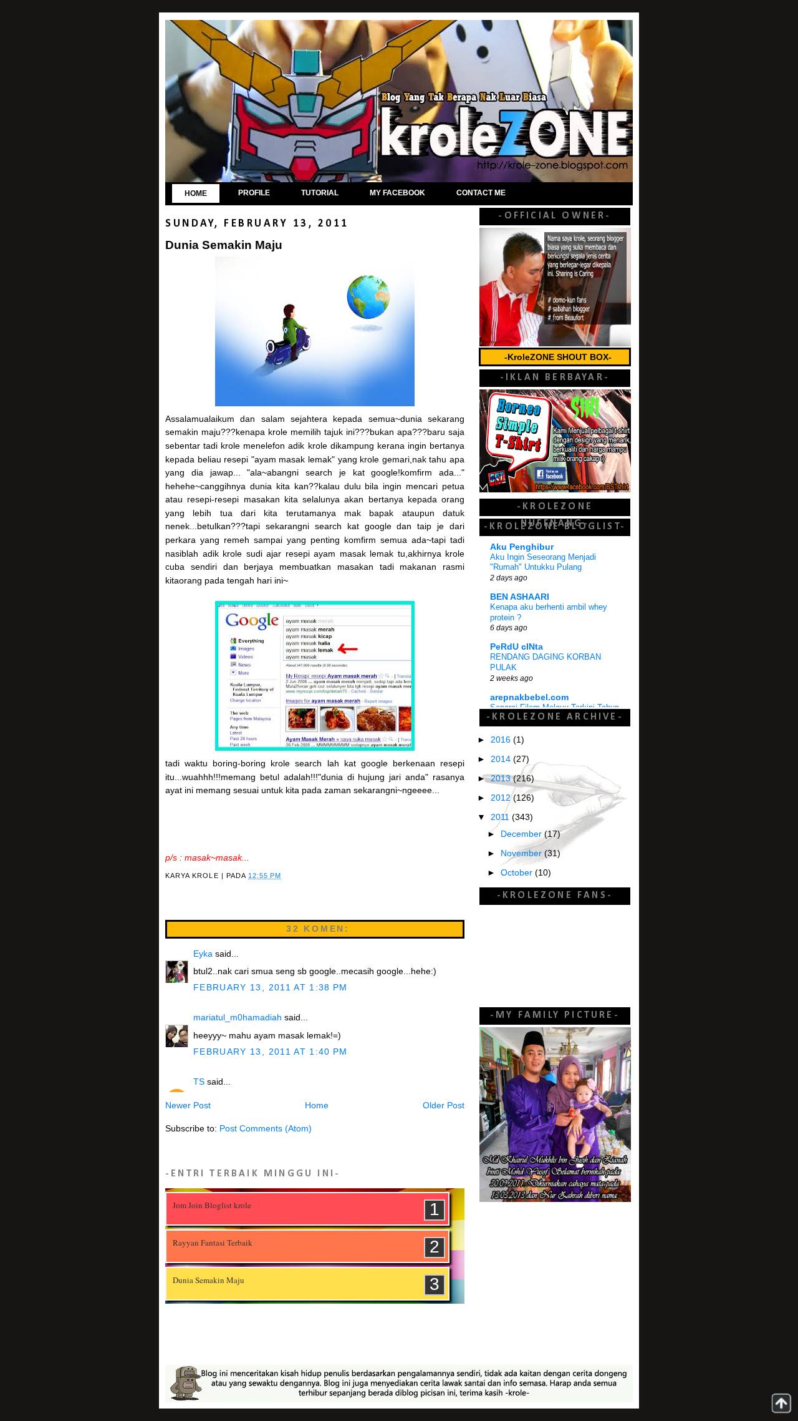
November (522, 853)
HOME (196, 193)
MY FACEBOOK (397, 192)
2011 (501, 817)
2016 (502, 740)
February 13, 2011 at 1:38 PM (270, 987)
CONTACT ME (481, 192)
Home (317, 1105)
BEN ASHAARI (519, 597)
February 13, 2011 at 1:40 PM (270, 1052)
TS (198, 1082)
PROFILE (254, 192)
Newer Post (188, 1105)
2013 (502, 778)
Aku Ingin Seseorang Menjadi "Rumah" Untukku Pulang (543, 562)
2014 (502, 759)
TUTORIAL (320, 192)
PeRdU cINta (516, 647)
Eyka (203, 954)
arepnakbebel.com (529, 697)
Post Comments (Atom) (265, 1128)
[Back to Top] (781, 1403)
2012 (502, 798)
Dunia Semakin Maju (208, 1280)
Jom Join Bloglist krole (212, 1205)
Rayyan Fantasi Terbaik (212, 1242)
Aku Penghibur (522, 547)
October (518, 872)
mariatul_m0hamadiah (237, 1017)
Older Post (443, 1105)
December (522, 834)
